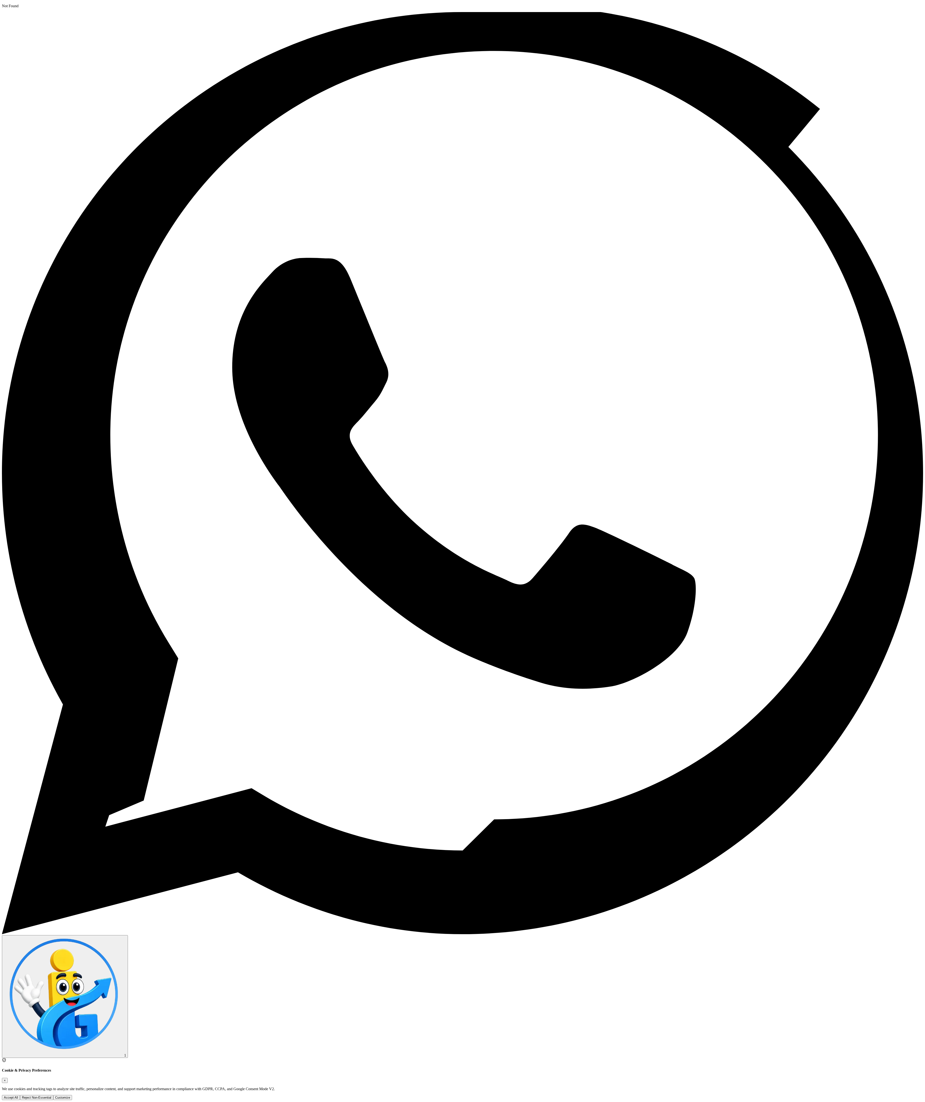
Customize (62, 1097)
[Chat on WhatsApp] (462, 933)
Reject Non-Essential (36, 1097)
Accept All (11, 1097)
